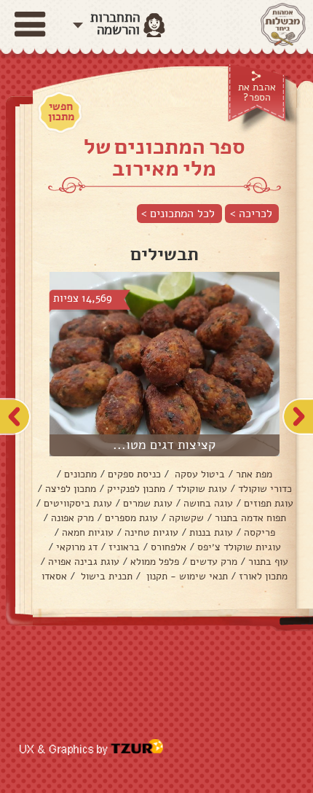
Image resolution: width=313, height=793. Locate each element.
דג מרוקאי (77, 547)
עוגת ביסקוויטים (78, 503)
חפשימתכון (61, 111)
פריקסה (259, 532)
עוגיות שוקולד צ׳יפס (239, 547)
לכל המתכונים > (178, 214)
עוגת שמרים (148, 503)
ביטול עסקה (198, 474)
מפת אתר (254, 474)
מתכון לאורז (263, 576)
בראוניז (124, 547)
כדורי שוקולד (265, 489)
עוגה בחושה (208, 503)
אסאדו (54, 576)
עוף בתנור (268, 562)
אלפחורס (168, 547)
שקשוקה (186, 518)
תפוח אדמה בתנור (250, 518)
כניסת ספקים (134, 474)
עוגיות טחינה (151, 532)
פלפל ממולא (154, 562)
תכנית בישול (105, 576)
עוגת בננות (211, 532)
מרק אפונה (72, 518)
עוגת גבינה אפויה (83, 562)
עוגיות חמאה (88, 532)
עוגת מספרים (131, 518)
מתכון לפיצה (70, 489)
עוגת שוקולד (201, 489)
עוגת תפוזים (268, 503)
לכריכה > (251, 214)
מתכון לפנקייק (136, 489)
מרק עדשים (213, 562)
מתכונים (80, 474)
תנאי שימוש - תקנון (185, 576)
